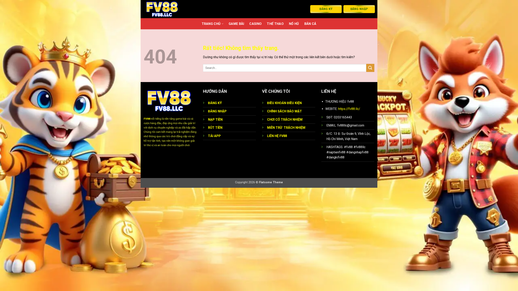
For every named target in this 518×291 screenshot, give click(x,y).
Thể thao (275, 24)
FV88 (147, 118)
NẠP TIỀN (215, 119)
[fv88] (167, 9)
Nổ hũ (294, 24)
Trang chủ (211, 24)
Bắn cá (310, 24)
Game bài (236, 24)
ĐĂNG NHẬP (217, 111)
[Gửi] (370, 68)
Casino (255, 24)
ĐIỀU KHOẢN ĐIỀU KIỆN (284, 103)
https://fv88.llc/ (349, 109)
